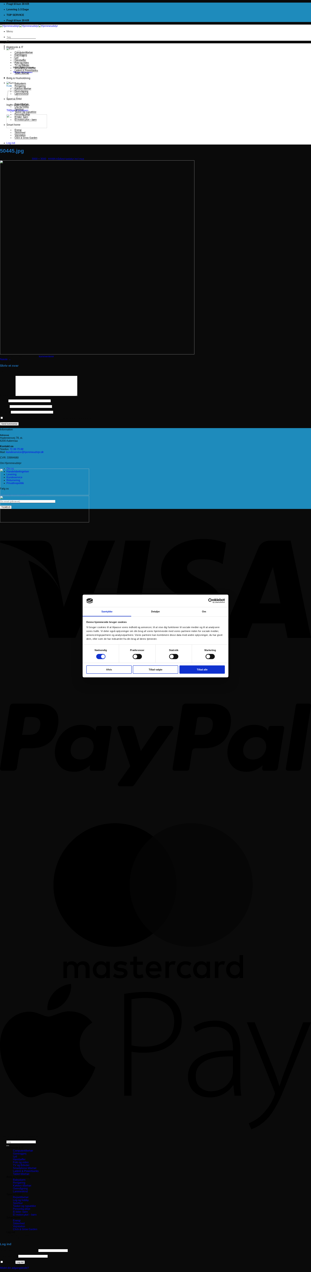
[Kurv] (10, 48)
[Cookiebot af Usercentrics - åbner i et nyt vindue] (210, 600)
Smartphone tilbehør (25, 68)
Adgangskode (9, 1256)
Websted (5, 412)
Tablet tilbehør (22, 73)
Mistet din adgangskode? (14, 1268)
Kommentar (7, 395)
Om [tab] (204, 611)
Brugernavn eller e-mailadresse (19, 1250)
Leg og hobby (22, 106)
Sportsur (19, 109)
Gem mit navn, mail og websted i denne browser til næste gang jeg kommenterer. (50, 418)
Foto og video (21, 1162)
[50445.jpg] (97, 353)
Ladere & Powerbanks (26, 70)
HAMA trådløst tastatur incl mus (66, 158)
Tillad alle (202, 669)
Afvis (109, 669)
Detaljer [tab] (155, 611)
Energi (18, 130)
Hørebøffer (19, 1159)
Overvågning (21, 91)
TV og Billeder (22, 65)
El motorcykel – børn (26, 119)
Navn (4, 400)
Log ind (20, 1262)
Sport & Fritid (14, 1194)
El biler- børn (21, 117)
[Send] (7, 40)
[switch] (137, 656)
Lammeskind (21, 93)
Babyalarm (20, 83)
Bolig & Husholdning (18, 78)
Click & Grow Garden (26, 137)
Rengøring (20, 86)
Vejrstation (20, 135)
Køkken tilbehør (23, 88)
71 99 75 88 (16, 449)
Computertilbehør (23, 1150)
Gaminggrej (19, 1153)
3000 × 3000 (39, 158)
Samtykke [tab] (107, 611)
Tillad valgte (155, 669)
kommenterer (46, 356)
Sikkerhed (20, 132)
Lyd (15, 1156)
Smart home (13, 124)
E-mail (4, 406)
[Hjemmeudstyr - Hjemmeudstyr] (29, 26)
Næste (5, 359)
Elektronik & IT (14, 47)
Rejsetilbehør (22, 104)
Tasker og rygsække (25, 112)
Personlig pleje (22, 114)
